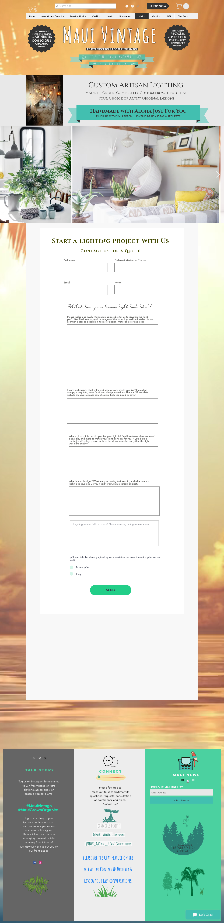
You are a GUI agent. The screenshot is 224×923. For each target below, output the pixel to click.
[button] (183, 6)
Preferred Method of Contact (130, 260)
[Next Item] (218, 174)
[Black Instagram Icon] (45, 758)
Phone (117, 282)
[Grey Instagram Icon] (34, 758)
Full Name (69, 260)
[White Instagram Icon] (39, 758)
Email (67, 282)
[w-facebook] (188, 781)
